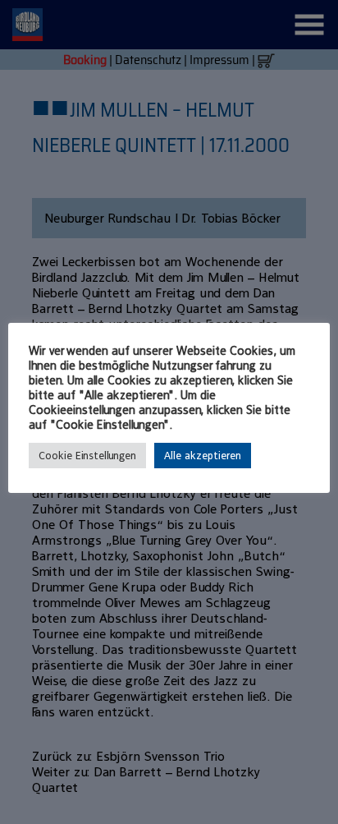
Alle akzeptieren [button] (202, 455)
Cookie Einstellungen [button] (87, 455)
